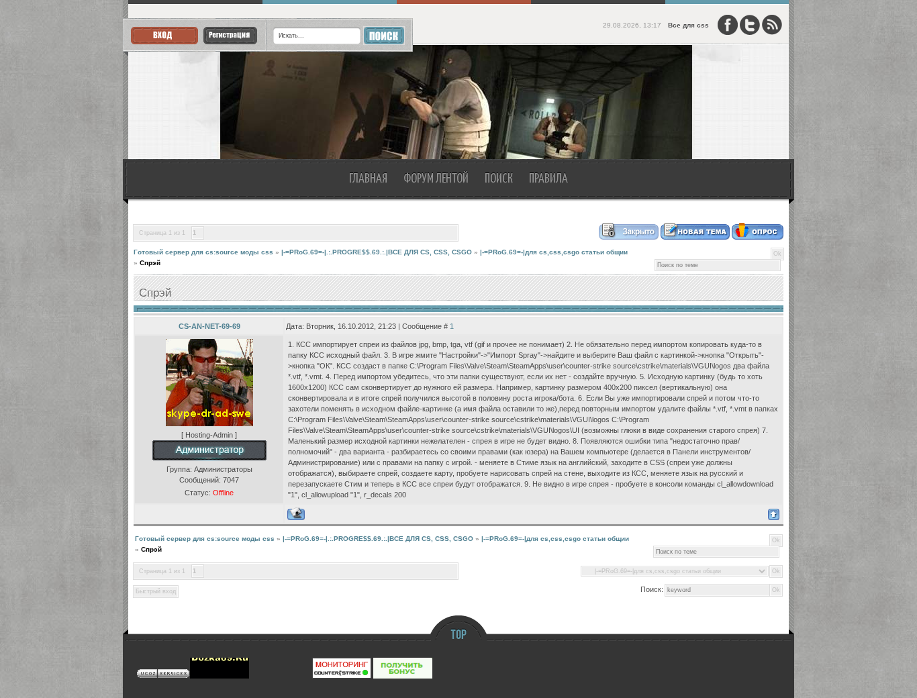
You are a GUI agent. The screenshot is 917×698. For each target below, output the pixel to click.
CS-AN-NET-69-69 (209, 326)
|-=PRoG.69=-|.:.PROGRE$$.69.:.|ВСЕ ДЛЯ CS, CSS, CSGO (376, 252)
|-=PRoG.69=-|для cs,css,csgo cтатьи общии (554, 252)
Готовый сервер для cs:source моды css (203, 252)
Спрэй (150, 262)
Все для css (688, 25)
